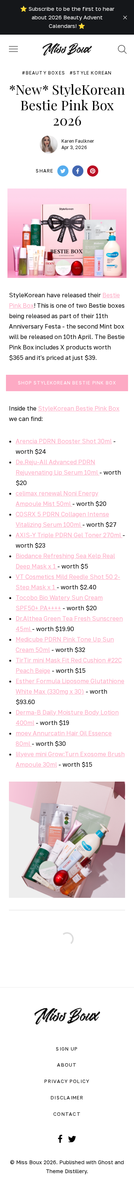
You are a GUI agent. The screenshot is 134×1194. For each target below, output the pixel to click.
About (67, 1065)
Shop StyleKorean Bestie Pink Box (67, 383)
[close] (125, 17)
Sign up (67, 1049)
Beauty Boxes (45, 73)
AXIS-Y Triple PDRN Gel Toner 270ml (69, 535)
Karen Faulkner (77, 141)
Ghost (105, 1162)
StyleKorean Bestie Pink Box (78, 408)
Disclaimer (67, 1097)
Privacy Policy (66, 1081)
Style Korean (92, 73)
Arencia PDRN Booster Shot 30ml (64, 441)
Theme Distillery (66, 1171)
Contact (67, 1114)
